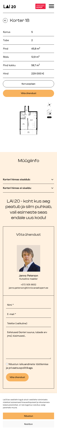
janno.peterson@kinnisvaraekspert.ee (28, 287)
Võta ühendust (28, 93)
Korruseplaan (28, 83)
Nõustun (28, 416)
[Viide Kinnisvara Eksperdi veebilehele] (40, 6)
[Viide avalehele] (9, 6)
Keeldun (28, 424)
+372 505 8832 (28, 284)
